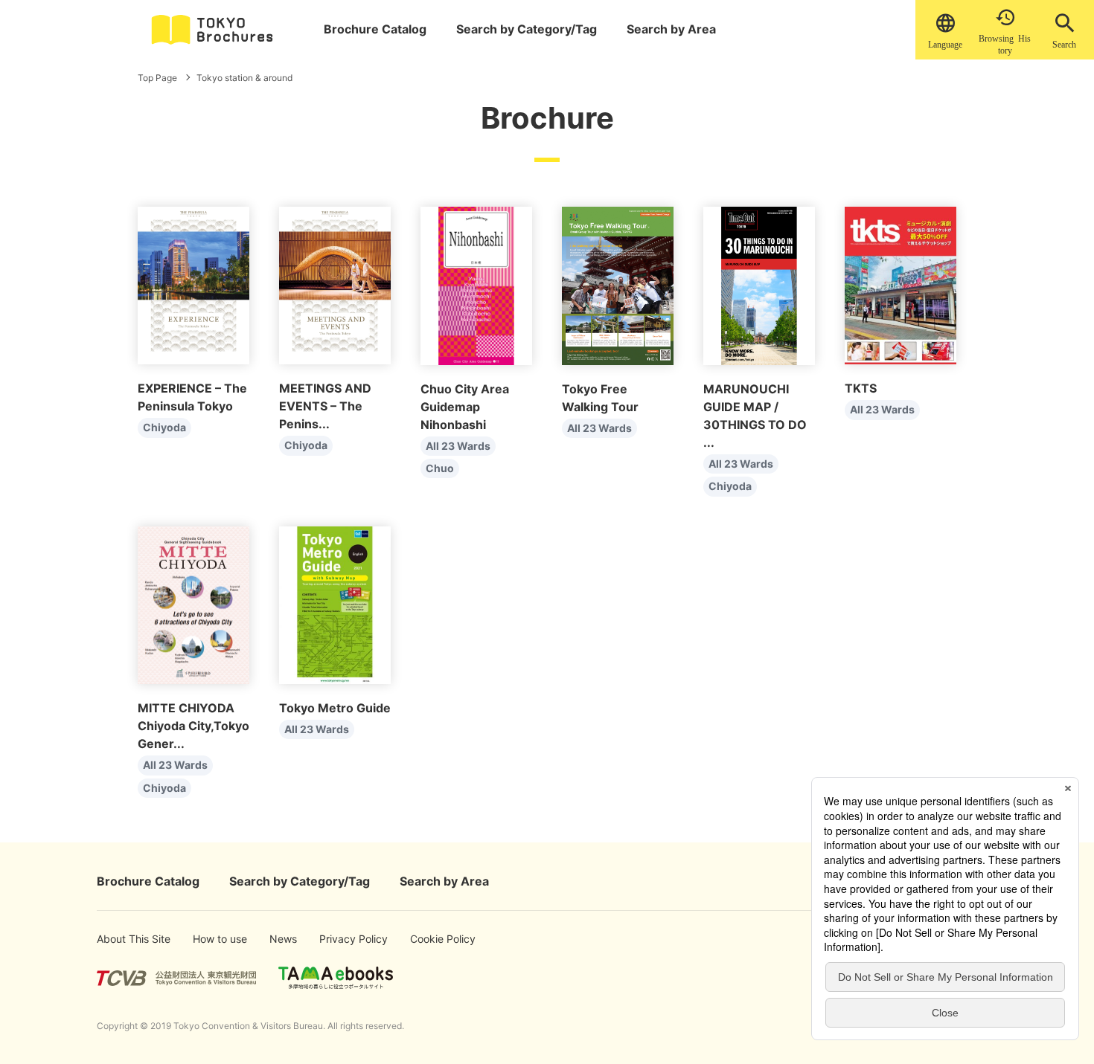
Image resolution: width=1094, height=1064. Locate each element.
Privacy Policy (342, 938)
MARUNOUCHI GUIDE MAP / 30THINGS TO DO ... (755, 415)
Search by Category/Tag (526, 29)
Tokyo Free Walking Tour (600, 397)
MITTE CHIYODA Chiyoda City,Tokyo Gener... (193, 725)
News (282, 938)
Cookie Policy (432, 938)
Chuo (440, 468)
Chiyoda (164, 427)
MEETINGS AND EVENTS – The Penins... (325, 406)
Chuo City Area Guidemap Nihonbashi (464, 406)
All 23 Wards (458, 445)
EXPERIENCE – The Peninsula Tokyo (192, 397)
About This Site (121, 938)
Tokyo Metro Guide (335, 707)
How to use (212, 938)
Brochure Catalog (375, 29)
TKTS (861, 388)
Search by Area (671, 29)
